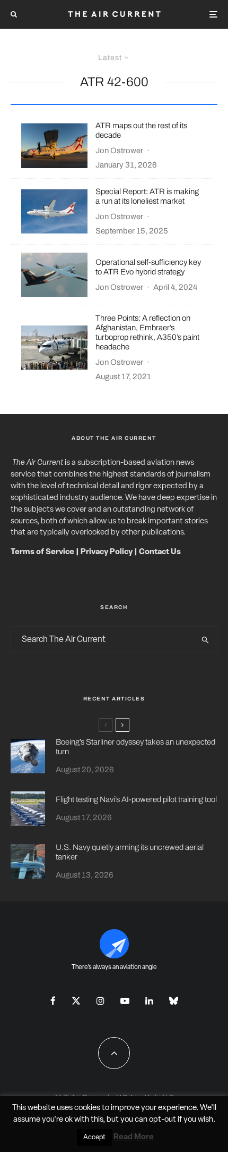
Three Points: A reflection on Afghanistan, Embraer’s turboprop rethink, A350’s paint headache (147, 332)
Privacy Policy (107, 552)
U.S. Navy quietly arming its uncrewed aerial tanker (130, 852)
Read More (133, 1137)
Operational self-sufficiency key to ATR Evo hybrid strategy (148, 267)
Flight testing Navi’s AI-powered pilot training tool (136, 799)
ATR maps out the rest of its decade (141, 130)
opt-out (162, 1120)
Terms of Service (42, 552)
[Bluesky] (173, 1000)
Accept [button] (94, 1137)
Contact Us (160, 552)
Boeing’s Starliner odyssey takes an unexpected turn (135, 747)
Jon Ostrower (119, 150)
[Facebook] (53, 1000)
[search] (205, 640)
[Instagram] (100, 1000)
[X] (76, 1000)
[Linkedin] (149, 1000)
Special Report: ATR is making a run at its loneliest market (147, 196)
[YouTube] (124, 1000)
